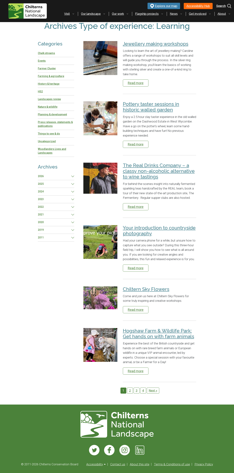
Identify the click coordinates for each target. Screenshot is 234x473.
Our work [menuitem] (118, 14)
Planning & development (52, 114)
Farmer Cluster (47, 68)
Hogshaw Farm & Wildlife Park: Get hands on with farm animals (158, 333)
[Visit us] (94, 450)
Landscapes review (49, 99)
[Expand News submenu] (181, 14)
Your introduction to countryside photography (159, 230)
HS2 (40, 91)
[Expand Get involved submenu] (210, 14)
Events (42, 60)
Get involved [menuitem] (197, 14)
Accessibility (94, 464)
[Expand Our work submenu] (127, 14)
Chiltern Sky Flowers (146, 289)
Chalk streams (46, 53)
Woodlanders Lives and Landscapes (52, 151)
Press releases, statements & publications (55, 124)
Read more (136, 83)
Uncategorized (47, 141)
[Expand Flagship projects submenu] (162, 14)
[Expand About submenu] (229, 14)
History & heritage (48, 83)
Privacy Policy (204, 464)
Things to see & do (49, 133)
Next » (153, 390)
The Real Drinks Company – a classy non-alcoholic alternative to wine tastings (159, 171)
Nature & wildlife (47, 106)
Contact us (117, 464)
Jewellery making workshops (155, 44)
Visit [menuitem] (67, 14)
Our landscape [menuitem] (91, 14)
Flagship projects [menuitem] (147, 14)
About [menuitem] (222, 14)
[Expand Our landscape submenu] (104, 14)
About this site (139, 464)
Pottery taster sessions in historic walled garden (151, 106)
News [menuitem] (174, 14)
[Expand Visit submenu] (73, 14)
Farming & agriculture (51, 76)
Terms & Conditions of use (172, 464)
